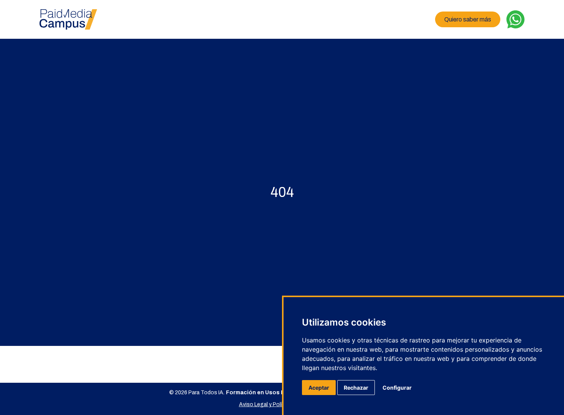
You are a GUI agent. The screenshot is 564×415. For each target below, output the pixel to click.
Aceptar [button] (318, 387)
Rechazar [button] (356, 387)
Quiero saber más (467, 19)
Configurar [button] (397, 387)
